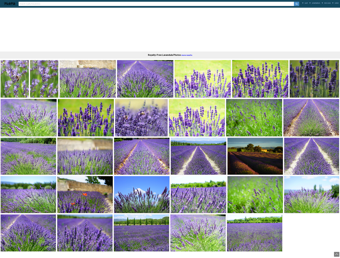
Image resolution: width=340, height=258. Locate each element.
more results (186, 55)
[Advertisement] (170, 29)
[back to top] (336, 254)
